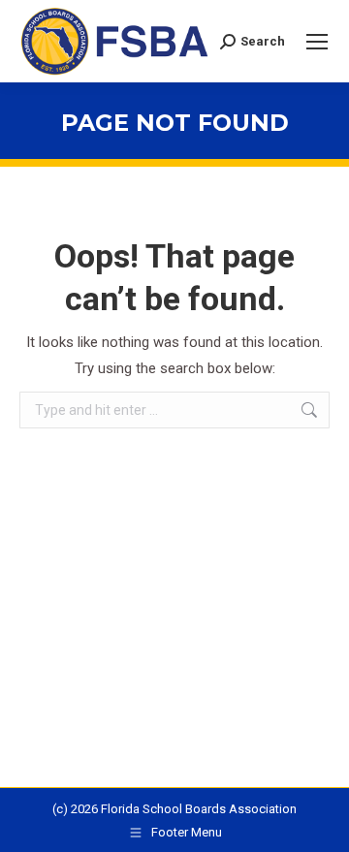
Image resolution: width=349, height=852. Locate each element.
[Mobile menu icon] (317, 41)
